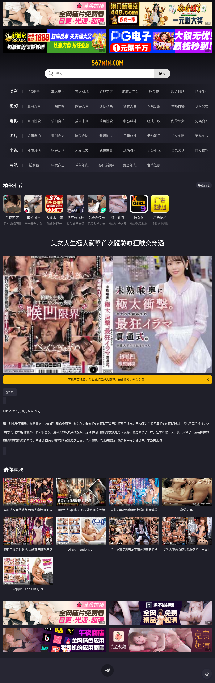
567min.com (107, 63)
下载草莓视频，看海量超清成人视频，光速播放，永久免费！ (107, 380)
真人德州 (58, 91)
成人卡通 (82, 121)
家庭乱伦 (58, 150)
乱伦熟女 (178, 121)
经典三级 (154, 121)
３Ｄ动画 (106, 106)
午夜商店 (58, 165)
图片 (13, 135)
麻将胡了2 (130, 91)
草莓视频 (82, 165)
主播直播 (178, 106)
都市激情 (34, 150)
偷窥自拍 (34, 135)
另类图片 (201, 135)
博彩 (13, 91)
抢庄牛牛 (201, 91)
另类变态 (201, 121)
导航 (13, 165)
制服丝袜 (130, 121)
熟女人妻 (130, 106)
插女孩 (34, 165)
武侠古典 (106, 150)
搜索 (162, 73)
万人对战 (82, 91)
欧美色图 (82, 135)
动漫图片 (106, 135)
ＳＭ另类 (201, 106)
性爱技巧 (201, 150)
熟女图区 (178, 135)
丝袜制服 (154, 106)
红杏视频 (130, 165)
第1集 (10, 392)
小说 (13, 150)
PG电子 (34, 91)
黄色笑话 (178, 150)
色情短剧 (154, 165)
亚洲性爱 (34, 121)
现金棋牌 (178, 91)
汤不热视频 (106, 165)
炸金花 (154, 91)
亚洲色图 (58, 135)
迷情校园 (130, 150)
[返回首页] (207, 674)
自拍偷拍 (58, 106)
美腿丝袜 (130, 135)
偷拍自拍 (58, 121)
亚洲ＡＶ (34, 106)
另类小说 (154, 150)
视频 (13, 106)
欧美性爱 (106, 121)
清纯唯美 (154, 135)
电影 (13, 121)
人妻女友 (82, 150)
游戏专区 (106, 91)
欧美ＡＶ (82, 106)
